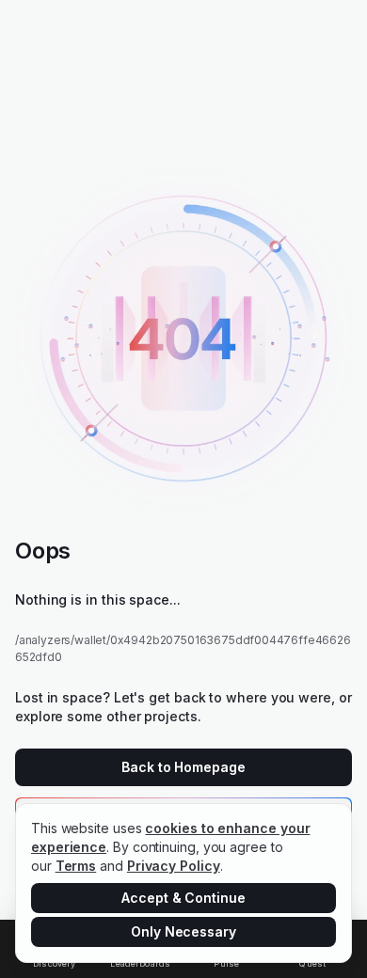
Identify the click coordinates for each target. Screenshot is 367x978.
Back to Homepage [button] (183, 767)
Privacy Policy (173, 866)
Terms (76, 866)
